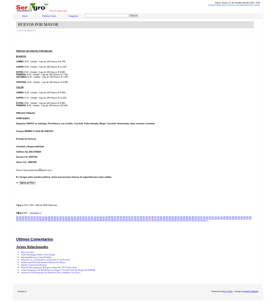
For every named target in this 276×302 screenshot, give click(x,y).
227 (161, 220)
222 (175, 220)
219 (184, 220)
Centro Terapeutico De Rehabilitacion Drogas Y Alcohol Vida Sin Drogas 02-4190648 (58, 270)
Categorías (73, 16)
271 (34, 220)
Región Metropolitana (246, 5)
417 (86, 217)
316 (141, 218)
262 (60, 220)
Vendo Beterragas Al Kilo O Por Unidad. (38, 255)
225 (167, 220)
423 (69, 217)
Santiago (257, 5)
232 (147, 220)
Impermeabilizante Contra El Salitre (36, 257)
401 (132, 217)
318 (135, 218)
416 (89, 217)
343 (63, 218)
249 (98, 220)
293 (207, 218)
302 (181, 218)
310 (158, 218)
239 (126, 220)
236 (135, 220)
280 (244, 218)
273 (29, 220)
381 (190, 217)
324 (118, 218)
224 (170, 220)
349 (46, 218)
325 (115, 218)
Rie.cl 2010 (227, 291)
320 (129, 218)
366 (233, 217)
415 (92, 217)
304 (175, 218)
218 (187, 220)
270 (37, 220)
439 (23, 217)
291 (213, 218)
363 (241, 217)
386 (175, 217)
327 (109, 218)
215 (195, 220)
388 (170, 217)
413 (98, 217)
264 (55, 220)
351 (40, 218)
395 (149, 217)
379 (195, 217)
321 (126, 218)
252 (89, 220)
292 (210, 218)
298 (193, 218)
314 (147, 218)
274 (26, 220)
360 (250, 217)
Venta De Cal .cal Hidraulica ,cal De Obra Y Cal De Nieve (45, 260)
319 (132, 218)
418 (83, 217)
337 (80, 218)
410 (106, 217)
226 (164, 220)
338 (78, 218)
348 (49, 218)
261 (63, 220)
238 (129, 220)
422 (72, 217)
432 (43, 217)
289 (218, 218)
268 (43, 220)
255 (80, 220)
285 (230, 218)
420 (78, 217)
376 (204, 217)
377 (201, 217)
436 (32, 217)
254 (83, 220)
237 (132, 220)
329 (103, 218)
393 (155, 217)
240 (124, 220)
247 (103, 220)
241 (121, 220)
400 (135, 217)
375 (207, 217)
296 (198, 218)
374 (210, 217)
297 (195, 218)
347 (52, 218)
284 (233, 218)
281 (241, 218)
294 (204, 218)
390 (164, 217)
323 (121, 218)
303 (178, 218)
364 (239, 217)
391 (161, 217)
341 (69, 218)
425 (63, 217)
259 (69, 220)
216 (193, 220)
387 (172, 217)
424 (66, 217)
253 (86, 220)
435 (34, 217)
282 (239, 218)
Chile (237, 5)
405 (121, 217)
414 (95, 217)
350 (43, 218)
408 (112, 217)
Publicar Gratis (49, 16)
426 (60, 217)
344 (60, 218)
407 (115, 217)
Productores (231, 5)
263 (57, 220)
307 (167, 218)
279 (247, 218)
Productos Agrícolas (214, 5)
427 (57, 217)
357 (23, 218)
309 (161, 218)
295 (201, 218)
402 (129, 217)
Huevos (224, 5)
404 (124, 217)
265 (52, 220)
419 (80, 217)
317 (138, 218)
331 (98, 218)
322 (124, 218)
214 (198, 220)
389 (167, 217)
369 (224, 217)
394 (152, 217)
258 (72, 220)
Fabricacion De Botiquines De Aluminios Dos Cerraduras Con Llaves (50, 272)
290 (216, 218)
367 (230, 217)
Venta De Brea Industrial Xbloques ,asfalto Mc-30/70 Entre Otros (49, 267)
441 (17, 217)
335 (86, 218)
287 (224, 218)
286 (227, 218)
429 (52, 217)
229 (155, 220)
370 (221, 217)
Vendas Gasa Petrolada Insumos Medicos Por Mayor (43, 262)
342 (66, 218)
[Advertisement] (74, 41)
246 (106, 220)
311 (155, 218)
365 (236, 217)
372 (216, 217)
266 (49, 220)
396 (147, 217)
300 (187, 218)
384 (181, 217)
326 (112, 218)
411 (103, 217)
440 (20, 217)
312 (152, 218)
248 (101, 220)
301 (184, 218)
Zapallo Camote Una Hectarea (34, 265)
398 (141, 217)
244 (112, 220)
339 (75, 218)
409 (109, 217)
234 (141, 220)
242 (118, 220)
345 (57, 218)
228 (158, 220)
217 (190, 220)
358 (20, 218)
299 (190, 218)
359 (17, 218)
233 (144, 220)
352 (37, 218)
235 (138, 220)
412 (101, 217)
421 (75, 217)
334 (89, 218)
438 (26, 217)
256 (78, 220)
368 (227, 217)
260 (66, 220)
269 (40, 220)
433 (40, 217)
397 (144, 217)
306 (170, 218)
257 (75, 220)
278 (250, 218)
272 (32, 220)
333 (92, 218)
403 (126, 217)
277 (17, 220)
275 (23, 220)
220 (181, 220)
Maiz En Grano (27, 252)
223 (172, 220)
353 (34, 218)
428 (55, 217)
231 (149, 220)
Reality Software (251, 291)
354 (32, 218)
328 (106, 218)
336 (83, 218)
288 (221, 218)
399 (138, 217)
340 (72, 218)
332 (95, 218)
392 (158, 217)
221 (178, 220)
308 (164, 218)
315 (144, 218)
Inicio (25, 16)
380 (193, 217)
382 (187, 217)
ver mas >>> (204, 220)
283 (236, 218)
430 (49, 217)
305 (172, 218)
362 (244, 217)
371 (218, 217)
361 (247, 217)
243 (115, 220)
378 (198, 217)
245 (109, 220)
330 (101, 218)
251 (92, 220)
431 (46, 217)
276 (20, 220)
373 (213, 217)
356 (26, 218)
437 (29, 217)
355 (29, 218)
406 (118, 217)
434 (37, 217)
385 (178, 217)
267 (46, 220)
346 (55, 218)
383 (184, 217)
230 (152, 220)
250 (95, 220)
